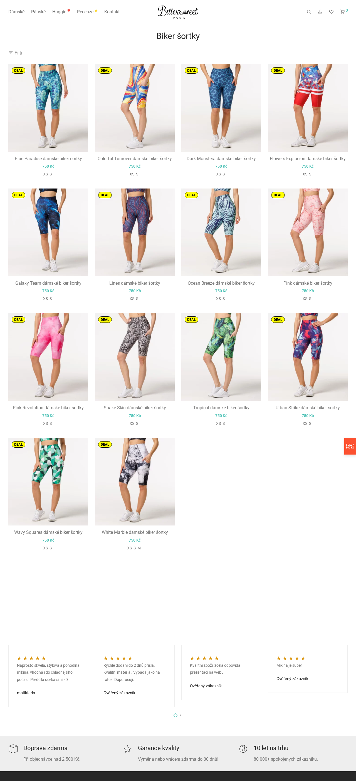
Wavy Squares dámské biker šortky (48, 532)
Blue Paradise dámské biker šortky (48, 158)
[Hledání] (309, 12)
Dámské (16, 11)
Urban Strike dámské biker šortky (308, 407)
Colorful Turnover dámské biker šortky (135, 158)
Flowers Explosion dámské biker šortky (308, 158)
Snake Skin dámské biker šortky (135, 407)
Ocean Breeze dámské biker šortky (221, 283)
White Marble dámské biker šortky (135, 532)
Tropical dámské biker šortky (221, 407)
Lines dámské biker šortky (134, 283)
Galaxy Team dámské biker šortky (48, 283)
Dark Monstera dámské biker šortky (221, 158)
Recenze (87, 11)
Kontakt (112, 11)
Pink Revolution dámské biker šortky (48, 407)
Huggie (61, 11)
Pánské (38, 11)
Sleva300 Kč (350, 446)
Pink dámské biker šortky (307, 283)
